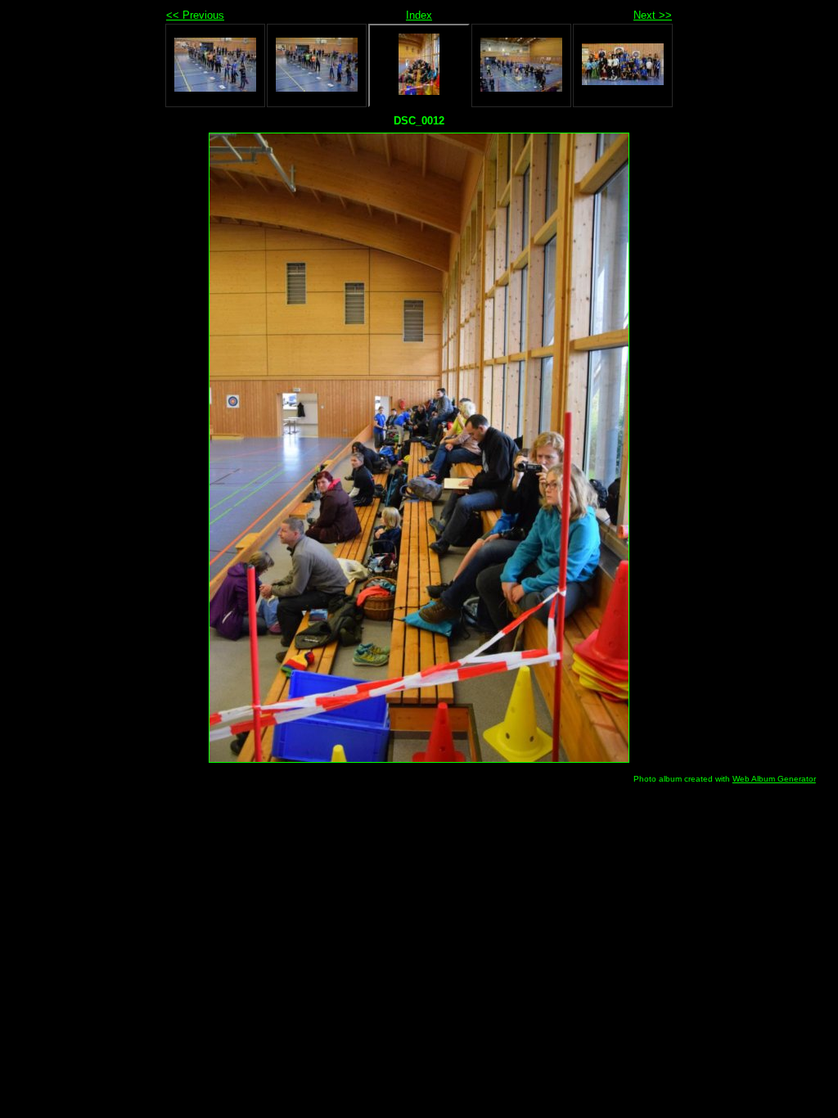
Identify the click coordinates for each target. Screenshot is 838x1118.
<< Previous (195, 15)
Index (419, 15)
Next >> (652, 15)
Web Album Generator (774, 778)
